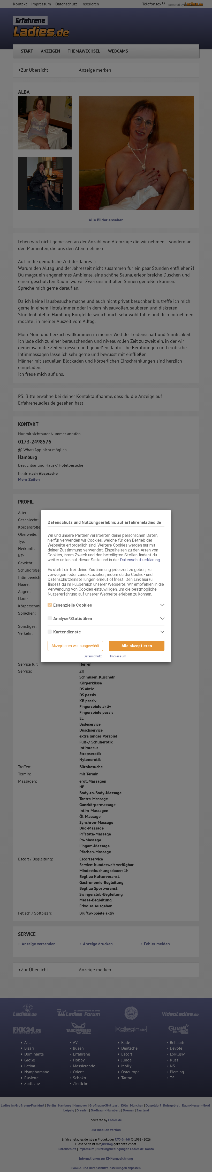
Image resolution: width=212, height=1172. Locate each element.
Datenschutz (93, 656)
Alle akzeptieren (137, 645)
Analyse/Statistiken (72, 618)
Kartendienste (67, 632)
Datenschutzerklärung (140, 559)
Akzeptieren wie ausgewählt (75, 645)
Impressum (118, 656)
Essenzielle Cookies (72, 605)
